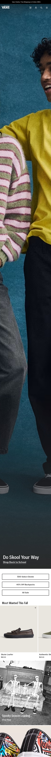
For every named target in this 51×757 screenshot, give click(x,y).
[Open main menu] (47, 7)
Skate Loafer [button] (7, 654)
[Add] (35, 608)
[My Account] (36, 7)
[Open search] (41, 7)
